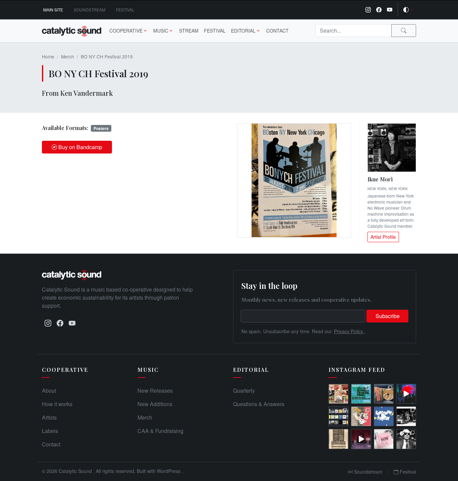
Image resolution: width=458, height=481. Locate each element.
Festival (125, 9)
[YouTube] (389, 9)
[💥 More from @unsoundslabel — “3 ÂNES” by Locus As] (384, 439)
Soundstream (89, 9)
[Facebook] (379, 9)
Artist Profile (383, 236)
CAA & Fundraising (160, 431)
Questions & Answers (258, 404)
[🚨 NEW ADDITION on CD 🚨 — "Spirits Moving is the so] (406, 416)
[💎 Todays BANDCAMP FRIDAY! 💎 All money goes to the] (384, 416)
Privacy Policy (349, 331)
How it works (57, 404)
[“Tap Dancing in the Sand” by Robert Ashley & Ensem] (406, 439)
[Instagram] (368, 9)
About (49, 390)
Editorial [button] (243, 30)
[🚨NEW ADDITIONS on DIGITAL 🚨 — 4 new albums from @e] (361, 416)
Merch (67, 56)
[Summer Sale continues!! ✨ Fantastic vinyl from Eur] (338, 394)
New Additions (154, 404)
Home (48, 56)
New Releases (155, 390)
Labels (50, 431)
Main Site (53, 9)
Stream (188, 30)
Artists (49, 417)
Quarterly (244, 390)
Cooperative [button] (125, 30)
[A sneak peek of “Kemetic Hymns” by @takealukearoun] (406, 394)
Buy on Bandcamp (80, 147)
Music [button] (160, 30)
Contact (277, 30)
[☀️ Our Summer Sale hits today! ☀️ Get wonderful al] (361, 394)
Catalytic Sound (76, 471)
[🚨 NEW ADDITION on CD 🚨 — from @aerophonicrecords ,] (384, 394)
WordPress (169, 471)
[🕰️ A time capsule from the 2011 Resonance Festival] (338, 439)
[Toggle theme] (408, 9)
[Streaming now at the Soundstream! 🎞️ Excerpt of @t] (361, 439)
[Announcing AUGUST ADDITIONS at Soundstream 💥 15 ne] (338, 416)
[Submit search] (403, 30)
